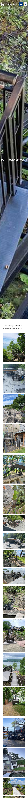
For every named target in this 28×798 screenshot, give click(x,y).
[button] (21, 4)
